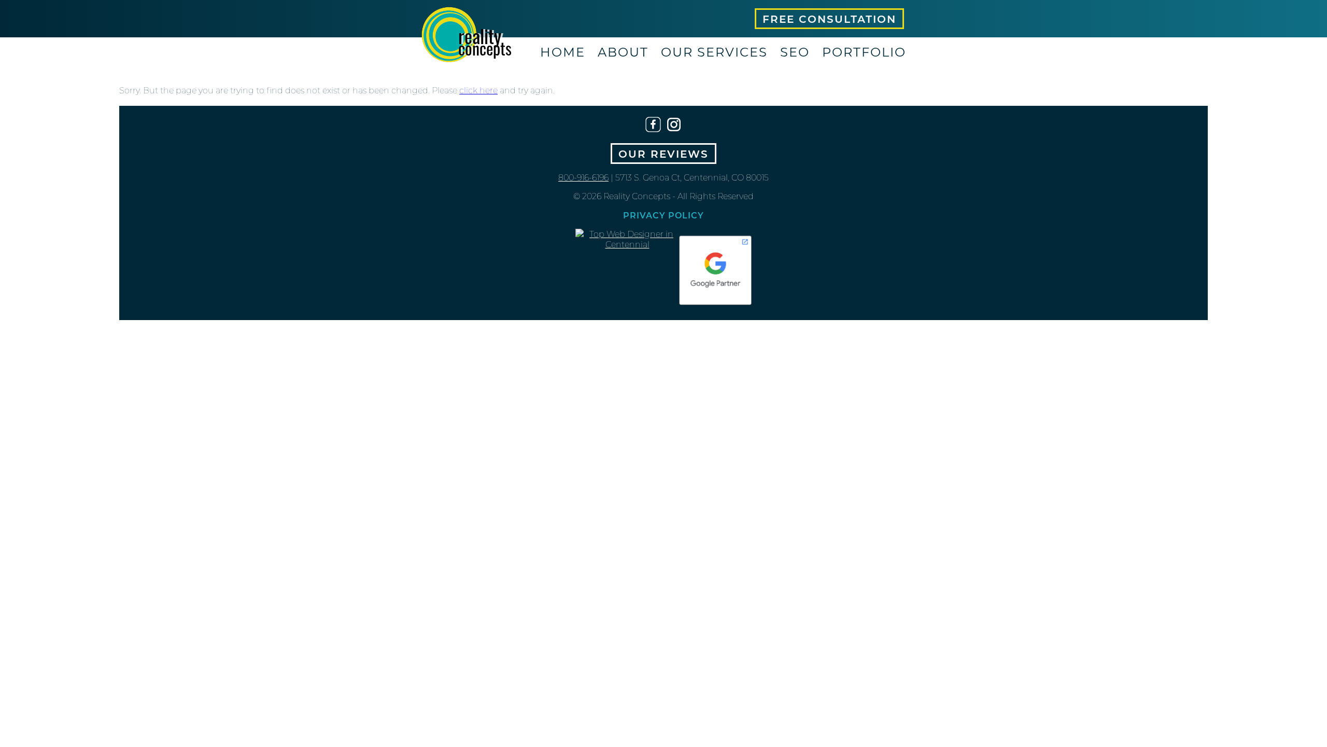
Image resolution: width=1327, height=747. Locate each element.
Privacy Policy (663, 215)
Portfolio (864, 52)
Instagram (674, 124)
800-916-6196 (583, 177)
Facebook (653, 124)
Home (562, 52)
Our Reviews (663, 153)
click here (478, 90)
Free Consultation (829, 18)
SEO (795, 52)
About (623, 52)
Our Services (714, 52)
